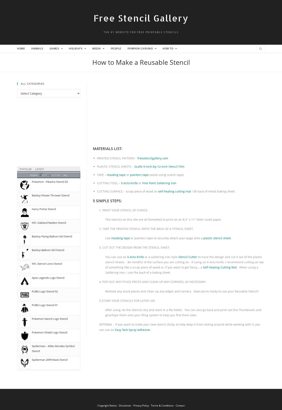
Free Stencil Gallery (141, 18)
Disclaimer (125, 405)
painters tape (139, 175)
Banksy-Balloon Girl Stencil (48, 250)
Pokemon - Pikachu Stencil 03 (50, 182)
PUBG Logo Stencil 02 (45, 291)
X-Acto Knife (129, 183)
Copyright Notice (107, 405)
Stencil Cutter (187, 257)
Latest (39, 169)
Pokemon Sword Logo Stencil (50, 319)
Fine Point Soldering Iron (159, 183)
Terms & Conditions (162, 405)
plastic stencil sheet (217, 238)
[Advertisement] (179, 113)
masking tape (116, 175)
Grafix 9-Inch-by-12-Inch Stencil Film (159, 166)
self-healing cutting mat (174, 191)
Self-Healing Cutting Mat (220, 267)
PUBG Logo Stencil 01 (45, 305)
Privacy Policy (141, 405)
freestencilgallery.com (152, 158)
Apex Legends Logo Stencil (48, 278)
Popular (26, 169)
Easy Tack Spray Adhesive (132, 330)
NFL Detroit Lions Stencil (47, 264)
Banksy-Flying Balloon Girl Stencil (52, 236)
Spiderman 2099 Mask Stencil (50, 360)
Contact (180, 405)
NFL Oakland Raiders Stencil (49, 223)
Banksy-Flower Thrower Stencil (50, 195)
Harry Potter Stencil (44, 209)
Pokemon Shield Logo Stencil (49, 332)
